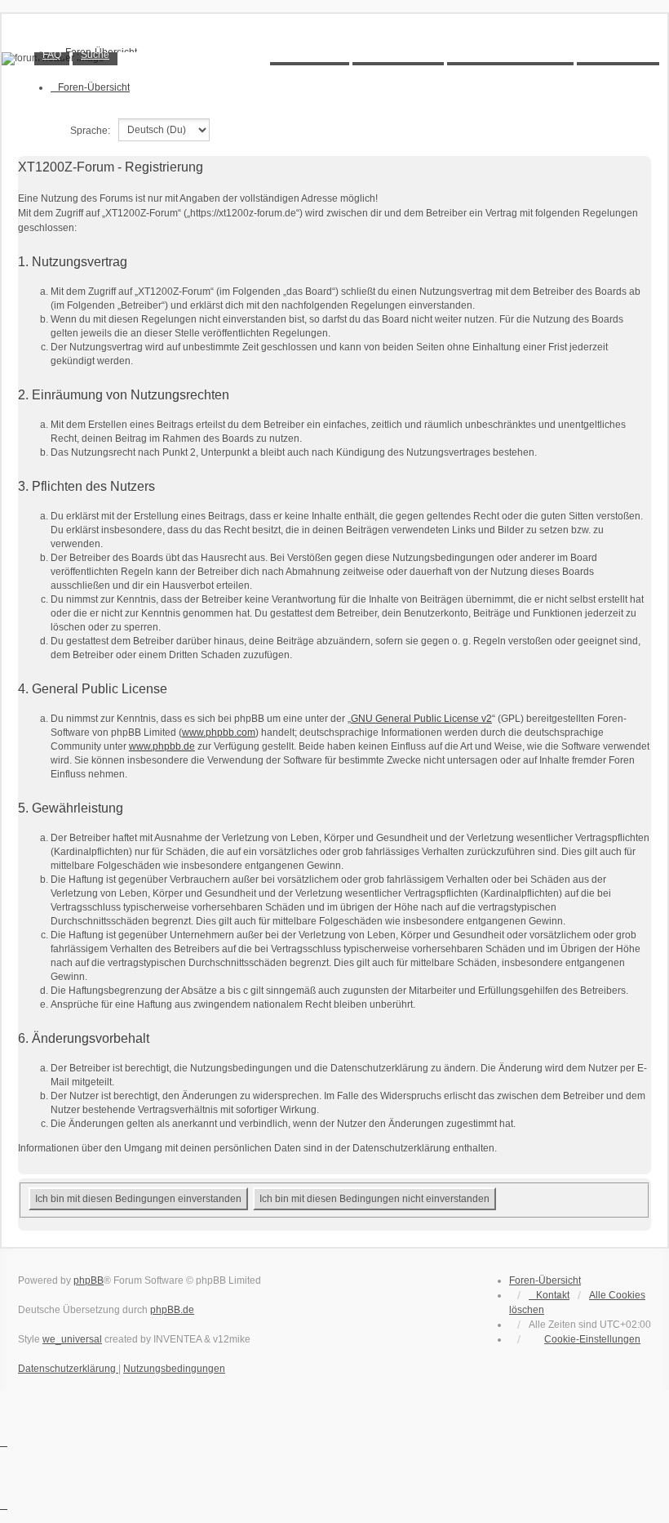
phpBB (88, 1280)
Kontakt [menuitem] (552, 1295)
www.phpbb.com (218, 732)
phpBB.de (172, 1310)
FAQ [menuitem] (51, 54)
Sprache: (90, 130)
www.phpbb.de (162, 746)
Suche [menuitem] (95, 54)
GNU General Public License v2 (421, 718)
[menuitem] (584, 1339)
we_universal (72, 1339)
